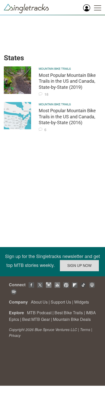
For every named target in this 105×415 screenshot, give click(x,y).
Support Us (61, 302)
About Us (39, 302)
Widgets (81, 302)
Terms (85, 329)
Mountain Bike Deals (72, 319)
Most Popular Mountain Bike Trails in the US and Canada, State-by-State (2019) (67, 81)
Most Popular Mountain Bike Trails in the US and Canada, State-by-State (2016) (67, 116)
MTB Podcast (39, 313)
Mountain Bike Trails (55, 68)
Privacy (15, 335)
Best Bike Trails (69, 313)
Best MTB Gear (36, 319)
